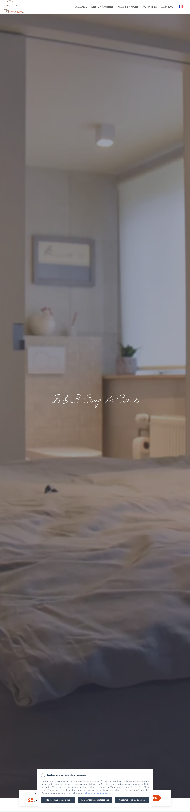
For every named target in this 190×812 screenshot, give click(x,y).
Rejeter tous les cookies (58, 800)
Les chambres (102, 6)
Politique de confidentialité (97, 793)
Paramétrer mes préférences (95, 800)
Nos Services (128, 6)
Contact (168, 6)
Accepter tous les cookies (132, 800)
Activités (149, 6)
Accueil (81, 6)
